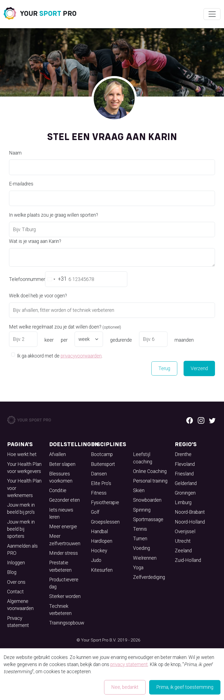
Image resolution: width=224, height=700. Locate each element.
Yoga (138, 567)
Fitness (99, 493)
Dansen (99, 474)
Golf (95, 512)
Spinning (142, 510)
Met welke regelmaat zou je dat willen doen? (65, 327)
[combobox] (56, 279)
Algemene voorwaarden (20, 605)
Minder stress (63, 553)
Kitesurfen (102, 570)
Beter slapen (62, 464)
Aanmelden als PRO (22, 549)
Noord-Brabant (190, 512)
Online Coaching (150, 471)
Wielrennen (145, 558)
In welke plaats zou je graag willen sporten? (53, 215)
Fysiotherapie (105, 502)
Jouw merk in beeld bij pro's (21, 508)
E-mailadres (21, 184)
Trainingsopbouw (66, 623)
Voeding (141, 548)
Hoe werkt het (22, 454)
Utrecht (183, 541)
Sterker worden (65, 596)
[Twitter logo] (212, 420)
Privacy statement (18, 621)
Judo (96, 560)
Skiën (139, 490)
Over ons (16, 582)
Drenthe (183, 454)
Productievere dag (63, 583)
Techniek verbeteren (60, 609)
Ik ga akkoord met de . (59, 356)
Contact (15, 591)
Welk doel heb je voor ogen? (38, 295)
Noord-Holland (190, 522)
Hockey (99, 550)
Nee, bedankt (124, 687)
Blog (11, 572)
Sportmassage (148, 519)
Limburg (183, 502)
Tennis (140, 529)
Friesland (184, 474)
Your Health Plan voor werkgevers (24, 467)
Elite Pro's (101, 483)
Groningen (185, 493)
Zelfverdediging (149, 577)
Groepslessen (105, 522)
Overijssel (185, 531)
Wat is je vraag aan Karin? (35, 241)
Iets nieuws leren (61, 513)
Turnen (140, 538)
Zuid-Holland (188, 560)
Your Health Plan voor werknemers (24, 488)
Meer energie (63, 526)
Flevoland (185, 464)
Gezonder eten (64, 500)
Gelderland (186, 483)
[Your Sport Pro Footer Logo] (29, 419)
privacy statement (129, 664)
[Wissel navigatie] (212, 14)
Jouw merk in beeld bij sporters (21, 529)
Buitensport (103, 464)
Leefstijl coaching (142, 458)
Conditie (57, 490)
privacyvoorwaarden (81, 356)
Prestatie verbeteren (60, 566)
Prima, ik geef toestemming (184, 687)
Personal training (150, 481)
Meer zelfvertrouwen (64, 539)
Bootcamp (102, 454)
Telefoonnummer (27, 279)
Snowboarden (147, 500)
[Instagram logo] (201, 420)
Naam (15, 153)
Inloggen (16, 562)
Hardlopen (101, 541)
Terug (164, 368)
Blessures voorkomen (60, 477)
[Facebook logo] (189, 420)
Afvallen (57, 454)
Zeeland (183, 550)
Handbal (99, 531)
